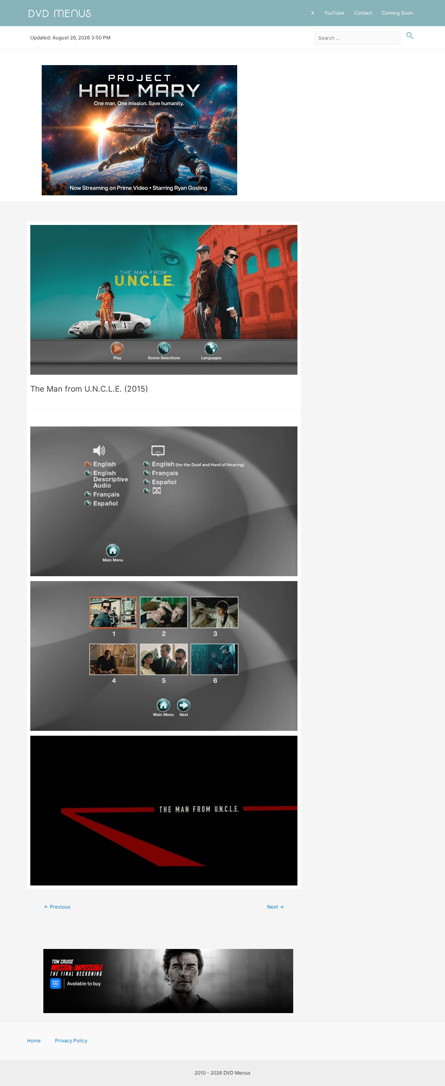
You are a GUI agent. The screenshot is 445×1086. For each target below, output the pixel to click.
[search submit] (408, 36)
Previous (57, 907)
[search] (357, 38)
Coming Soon (397, 13)
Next (275, 907)
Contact (363, 13)
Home (34, 1040)
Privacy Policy (71, 1040)
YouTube (334, 13)
